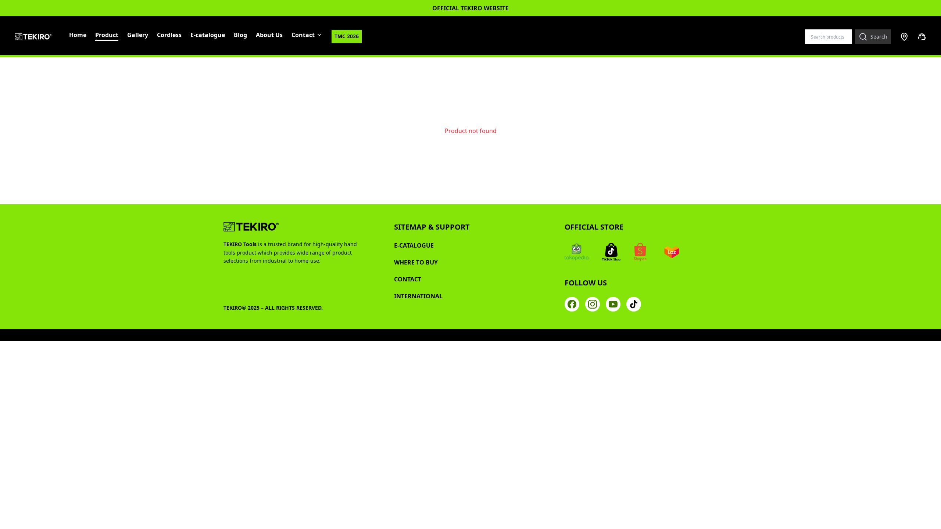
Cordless (169, 35)
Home (77, 35)
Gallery (137, 35)
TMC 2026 (346, 36)
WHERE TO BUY (416, 262)
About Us (269, 35)
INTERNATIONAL (418, 296)
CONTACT (407, 279)
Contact (303, 35)
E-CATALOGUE (414, 245)
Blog (240, 35)
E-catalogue (207, 35)
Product (106, 35)
